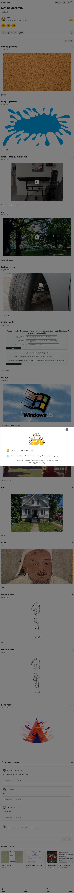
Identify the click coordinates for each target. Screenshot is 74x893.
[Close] (67, 429)
